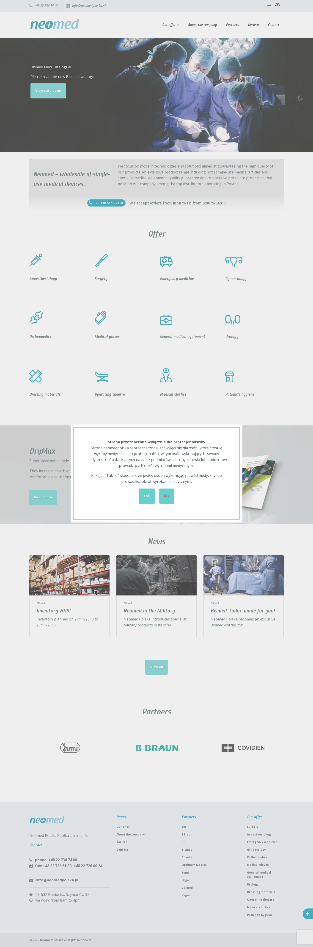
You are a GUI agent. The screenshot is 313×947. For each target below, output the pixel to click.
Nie (167, 496)
